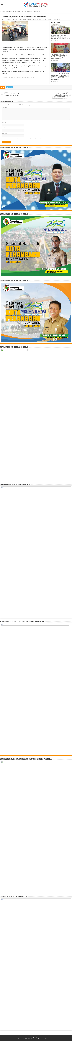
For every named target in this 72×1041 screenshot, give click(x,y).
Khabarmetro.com (49, 1038)
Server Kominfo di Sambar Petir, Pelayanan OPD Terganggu (12, 94)
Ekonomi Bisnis (32, 19)
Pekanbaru (38, 19)
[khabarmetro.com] (36, 4)
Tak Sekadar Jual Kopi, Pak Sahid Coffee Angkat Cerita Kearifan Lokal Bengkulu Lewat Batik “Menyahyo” (60, 56)
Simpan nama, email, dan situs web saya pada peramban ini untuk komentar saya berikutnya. (27, 138)
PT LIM (31, 1037)
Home (3, 11)
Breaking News (24, 19)
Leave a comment (48, 19)
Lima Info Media (45, 1037)
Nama (4, 122)
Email (4, 128)
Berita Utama (9, 11)
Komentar (5, 107)
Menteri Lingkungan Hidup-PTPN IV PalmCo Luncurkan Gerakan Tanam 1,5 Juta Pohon (60, 37)
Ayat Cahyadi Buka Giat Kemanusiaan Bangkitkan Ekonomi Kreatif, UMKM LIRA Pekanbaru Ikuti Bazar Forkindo (59, 95)
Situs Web (4, 133)
